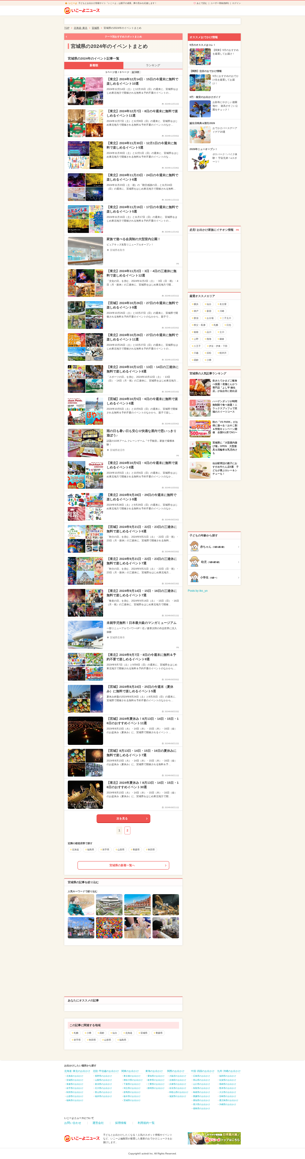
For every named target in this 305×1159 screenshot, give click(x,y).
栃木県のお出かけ (132, 1096)
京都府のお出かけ (177, 1080)
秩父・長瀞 (199, 325)
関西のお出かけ (175, 1071)
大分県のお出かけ (227, 1092)
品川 (209, 332)
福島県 (122, 1040)
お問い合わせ (72, 1122)
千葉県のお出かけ (132, 1084)
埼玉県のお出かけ (132, 1088)
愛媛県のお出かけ (201, 1096)
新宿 (209, 311)
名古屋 (223, 304)
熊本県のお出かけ (227, 1088)
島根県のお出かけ (201, 1092)
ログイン (236, 3)
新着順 (94, 65)
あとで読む (202, 3)
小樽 (89, 1033)
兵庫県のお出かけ (177, 1084)
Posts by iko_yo (198, 590)
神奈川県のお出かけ (133, 1080)
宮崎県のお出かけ (227, 1096)
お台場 (210, 318)
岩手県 (77, 1040)
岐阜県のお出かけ (156, 1080)
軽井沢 (223, 353)
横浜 (196, 304)
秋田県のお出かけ (74, 1092)
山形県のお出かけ (74, 1096)
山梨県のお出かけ (103, 1080)
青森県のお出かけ (74, 1084)
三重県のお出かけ (156, 1084)
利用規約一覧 (146, 1122)
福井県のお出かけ (103, 1096)
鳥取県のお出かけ (201, 1088)
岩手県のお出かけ (74, 1088)
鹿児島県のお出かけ (228, 1100)
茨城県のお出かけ (132, 1100)
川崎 (222, 311)
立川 (222, 332)
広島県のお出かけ (201, 1076)
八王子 (197, 346)
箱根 (196, 332)
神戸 (196, 311)
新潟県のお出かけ (103, 1084)
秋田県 (92, 1040)
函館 (102, 1033)
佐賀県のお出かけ (227, 1080)
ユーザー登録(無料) (220, 3)
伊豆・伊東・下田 (218, 346)
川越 (196, 353)
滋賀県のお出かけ (177, 1096)
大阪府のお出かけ (177, 1076)
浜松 (209, 353)
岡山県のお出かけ (201, 1080)
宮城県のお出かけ (74, 1080)
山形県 (107, 1040)
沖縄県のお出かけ (227, 1104)
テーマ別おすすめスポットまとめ (123, 36)
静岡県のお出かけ (156, 1088)
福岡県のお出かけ (227, 1076)
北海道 (128, 1033)
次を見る (122, 818)
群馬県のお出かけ (132, 1092)
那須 (196, 318)
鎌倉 (222, 339)
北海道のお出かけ (74, 1076)
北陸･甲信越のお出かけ (106, 1071)
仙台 (114, 1033)
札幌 (76, 1033)
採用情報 (120, 1122)
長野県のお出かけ (103, 1076)
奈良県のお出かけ (177, 1088)
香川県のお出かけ (201, 1104)
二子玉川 (226, 318)
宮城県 (143, 1033)
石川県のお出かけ (103, 1088)
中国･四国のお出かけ (202, 1071)
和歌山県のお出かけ (178, 1092)
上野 (196, 339)
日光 (228, 325)
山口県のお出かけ (201, 1084)
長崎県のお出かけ (227, 1084)
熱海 (209, 339)
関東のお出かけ (130, 1071)
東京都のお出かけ (132, 1076)
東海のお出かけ (154, 1071)
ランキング (153, 65)
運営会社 (98, 1122)
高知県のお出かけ (201, 1100)
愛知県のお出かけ (156, 1076)
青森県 (159, 1033)
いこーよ (73, 3)
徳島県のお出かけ (201, 1108)
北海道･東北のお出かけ (77, 1071)
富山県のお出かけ (103, 1092)
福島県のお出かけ (74, 1100)
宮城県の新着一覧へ (122, 865)
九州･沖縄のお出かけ (229, 1071)
